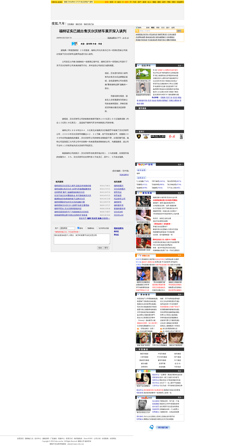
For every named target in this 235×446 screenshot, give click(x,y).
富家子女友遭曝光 (143, 386)
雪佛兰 (171, 100)
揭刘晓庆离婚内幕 (158, 285)
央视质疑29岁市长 (142, 34)
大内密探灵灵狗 (158, 206)
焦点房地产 (85, 2)
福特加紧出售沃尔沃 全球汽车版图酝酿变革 (72, 189)
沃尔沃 (175, 97)
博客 (169, 2)
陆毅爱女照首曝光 (175, 287)
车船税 (162, 97)
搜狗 (91, 2)
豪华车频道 (162, 360)
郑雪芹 (155, 84)
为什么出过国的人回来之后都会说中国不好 (159, 416)
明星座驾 (155, 377)
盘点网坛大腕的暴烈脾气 (146, 315)
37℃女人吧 (172, 188)
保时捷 (141, 100)
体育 (111, 2)
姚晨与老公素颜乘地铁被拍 (147, 309)
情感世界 (155, 409)
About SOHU (88, 438)
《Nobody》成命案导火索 (146, 320)
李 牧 (155, 86)
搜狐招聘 (45, 438)
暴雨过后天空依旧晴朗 (165, 419)
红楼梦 (176, 259)
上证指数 (140, 181)
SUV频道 (177, 360)
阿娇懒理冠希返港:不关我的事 (164, 232)
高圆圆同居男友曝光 (143, 95)
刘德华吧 (155, 185)
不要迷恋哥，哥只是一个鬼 (169, 401)
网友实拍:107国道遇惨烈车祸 (170, 380)
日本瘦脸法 (170, 37)
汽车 (134, 2)
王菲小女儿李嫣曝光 (159, 345)
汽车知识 (177, 367)
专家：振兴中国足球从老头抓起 (164, 248)
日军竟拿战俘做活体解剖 (146, 312)
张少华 (155, 73)
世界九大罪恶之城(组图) (169, 315)
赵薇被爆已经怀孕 (142, 285)
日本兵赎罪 (172, 34)
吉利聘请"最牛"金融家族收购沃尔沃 (69, 192)
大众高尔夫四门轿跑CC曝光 (168, 92)
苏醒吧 (139, 185)
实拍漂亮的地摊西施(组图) (169, 312)
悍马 (145, 100)
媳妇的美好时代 (169, 203)
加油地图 (162, 367)
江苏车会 (155, 386)
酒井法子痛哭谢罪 (175, 345)
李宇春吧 (155, 181)
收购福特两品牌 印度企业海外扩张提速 (70, 215)
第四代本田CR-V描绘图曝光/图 (168, 95)
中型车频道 (162, 354)
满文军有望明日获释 (160, 221)
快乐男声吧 (172, 181)
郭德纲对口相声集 (148, 259)
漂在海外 (140, 416)
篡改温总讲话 (151, 37)
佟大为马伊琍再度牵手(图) (169, 301)
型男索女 (155, 412)
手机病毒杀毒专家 (148, 265)
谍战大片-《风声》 (143, 208)
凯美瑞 (159, 100)
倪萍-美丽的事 (171, 206)
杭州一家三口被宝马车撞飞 (169, 377)
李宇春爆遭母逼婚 (142, 287)
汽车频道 (70, 24)
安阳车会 (155, 380)
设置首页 (20, 438)
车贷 (149, 100)
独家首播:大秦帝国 (159, 197)
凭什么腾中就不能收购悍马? (168, 78)
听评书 (138, 259)
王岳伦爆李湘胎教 (146, 331)
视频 (154, 2)
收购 (142, 103)
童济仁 (155, 92)
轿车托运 (118, 192)
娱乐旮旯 (155, 406)
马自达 (153, 100)
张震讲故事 (169, 259)
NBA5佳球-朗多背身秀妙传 (162, 245)
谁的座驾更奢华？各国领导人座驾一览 (157, 393)
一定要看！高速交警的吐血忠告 (171, 375)
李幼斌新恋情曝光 (175, 285)
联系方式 (69, 438)
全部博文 (113, 438)
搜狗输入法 (29, 438)
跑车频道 (177, 354)
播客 (159, 2)
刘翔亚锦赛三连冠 (143, 250)
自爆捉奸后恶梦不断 (143, 236)
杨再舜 (155, 89)
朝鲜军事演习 (163, 34)
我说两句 (180, 2)
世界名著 (158, 262)
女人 (149, 2)
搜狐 (65, 2)
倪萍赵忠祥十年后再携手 (169, 304)
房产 (139, 2)
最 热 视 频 (147, 193)
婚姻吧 (154, 188)
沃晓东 (155, 78)
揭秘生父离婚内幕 (175, 282)
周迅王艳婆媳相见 (158, 287)
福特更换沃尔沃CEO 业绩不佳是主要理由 (71, 205)
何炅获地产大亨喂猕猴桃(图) (147, 299)
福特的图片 (118, 186)
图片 (168, 28)
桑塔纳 (176, 100)
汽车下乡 (169, 97)
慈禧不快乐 (162, 40)
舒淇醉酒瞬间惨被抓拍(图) (169, 309)
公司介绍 (97, 438)
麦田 (161, 203)
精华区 (116, 231)
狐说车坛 (155, 375)
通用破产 (165, 100)
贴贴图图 (155, 404)
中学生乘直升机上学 (143, 81)
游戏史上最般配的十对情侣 (170, 326)
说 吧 (150, 165)
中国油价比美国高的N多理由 (168, 89)
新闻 (147, 28)
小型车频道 (144, 357)
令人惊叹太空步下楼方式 (172, 331)
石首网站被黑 (141, 37)
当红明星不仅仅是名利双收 (169, 406)
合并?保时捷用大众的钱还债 (168, 73)
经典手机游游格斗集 (162, 265)
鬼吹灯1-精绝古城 (148, 262)
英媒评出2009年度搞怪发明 (169, 404)
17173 (78, 2)
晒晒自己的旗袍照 (150, 419)
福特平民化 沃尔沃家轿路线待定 (68, 209)
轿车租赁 (118, 195)
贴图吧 (139, 188)
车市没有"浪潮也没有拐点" (167, 81)
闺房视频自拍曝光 (143, 222)
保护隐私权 (78, 438)
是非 (154, 95)
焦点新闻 (155, 401)
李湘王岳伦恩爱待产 (160, 227)
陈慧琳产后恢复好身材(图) (146, 301)
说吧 (173, 28)
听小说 (138, 262)
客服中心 (61, 438)
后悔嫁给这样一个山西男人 (169, 409)
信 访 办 (177, 363)
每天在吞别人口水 (143, 412)
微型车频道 (144, 354)
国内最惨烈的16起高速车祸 (153, 390)
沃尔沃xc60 (118, 215)
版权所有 (88, 441)
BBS (173, 2)
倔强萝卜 (156, 203)
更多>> (180, 66)
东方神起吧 (172, 185)
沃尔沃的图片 (119, 189)
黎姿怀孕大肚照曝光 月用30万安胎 (165, 229)
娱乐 (119, 2)
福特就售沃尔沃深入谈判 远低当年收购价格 (72, 186)
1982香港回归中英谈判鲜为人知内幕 (166, 214)
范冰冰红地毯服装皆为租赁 (147, 307)
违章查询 (144, 367)
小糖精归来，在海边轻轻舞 (169, 412)
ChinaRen (71, 2)
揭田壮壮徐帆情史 (143, 282)
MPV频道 (177, 357)
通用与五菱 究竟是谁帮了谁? (167, 86)
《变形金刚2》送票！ (147, 328)
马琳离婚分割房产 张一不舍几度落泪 (166, 250)
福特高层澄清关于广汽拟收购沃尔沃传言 (71, 212)
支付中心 (38, 438)
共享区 (138, 265)
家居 (144, 2)
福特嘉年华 (118, 205)
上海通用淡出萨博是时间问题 (167, 75)
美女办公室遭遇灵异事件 (146, 318)
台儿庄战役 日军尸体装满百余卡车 (165, 208)
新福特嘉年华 (119, 209)
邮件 (164, 2)
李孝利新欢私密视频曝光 (169, 318)
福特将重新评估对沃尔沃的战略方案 (69, 202)
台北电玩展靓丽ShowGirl (146, 326)
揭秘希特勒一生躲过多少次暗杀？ (165, 211)
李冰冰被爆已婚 (159, 282)
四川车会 (155, 383)
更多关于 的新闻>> (94, 218)
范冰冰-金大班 (172, 197)
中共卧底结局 (152, 40)
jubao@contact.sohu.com (76, 444)
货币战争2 (174, 262)
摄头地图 (144, 363)
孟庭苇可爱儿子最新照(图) (169, 320)
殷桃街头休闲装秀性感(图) (146, 304)
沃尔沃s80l (118, 212)
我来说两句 (112, 38)
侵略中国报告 (171, 40)
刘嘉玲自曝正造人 (158, 290)
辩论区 (116, 235)
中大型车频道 (162, 357)
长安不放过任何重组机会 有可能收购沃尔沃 (72, 195)
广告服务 (53, 438)
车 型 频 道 (143, 349)
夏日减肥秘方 (161, 37)
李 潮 (155, 75)
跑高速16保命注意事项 (172, 390)
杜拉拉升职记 (160, 259)
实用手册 (162, 363)
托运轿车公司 (119, 199)
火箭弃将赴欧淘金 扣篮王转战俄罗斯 (166, 242)
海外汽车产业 (89, 24)
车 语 (155, 70)
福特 (138, 173)
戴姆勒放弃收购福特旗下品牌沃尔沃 (69, 199)
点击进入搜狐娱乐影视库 (169, 323)
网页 (152, 28)
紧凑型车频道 (144, 360)
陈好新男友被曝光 (175, 290)
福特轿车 (118, 202)
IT (130, 2)
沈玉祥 (155, 81)
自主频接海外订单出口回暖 (168, 84)
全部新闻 (105, 438)
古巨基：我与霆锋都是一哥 (163, 235)
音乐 (163, 28)
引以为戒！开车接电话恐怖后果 (171, 386)
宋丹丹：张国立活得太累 (162, 218)
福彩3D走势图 (175, 265)
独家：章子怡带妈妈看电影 (170, 299)
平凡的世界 (166, 262)
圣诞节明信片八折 (142, 290)
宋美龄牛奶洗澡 (141, 40)
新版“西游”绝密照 (143, 345)
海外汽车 (79, 24)
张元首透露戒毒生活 (170, 328)
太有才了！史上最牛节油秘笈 (170, 383)
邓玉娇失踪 (153, 34)
